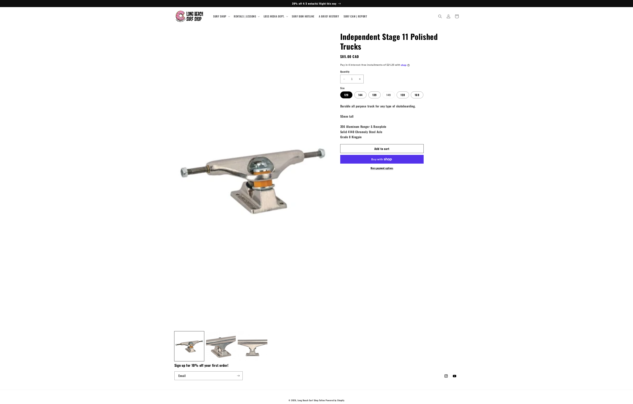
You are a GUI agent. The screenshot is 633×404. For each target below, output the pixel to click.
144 (360, 95)
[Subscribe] (238, 375)
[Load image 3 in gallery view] (253, 346)
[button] (221, 16)
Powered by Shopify (335, 400)
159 (403, 95)
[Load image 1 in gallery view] (189, 346)
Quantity (345, 71)
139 (374, 95)
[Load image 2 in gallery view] (221, 346)
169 (417, 95)
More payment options (382, 168)
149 (390, 95)
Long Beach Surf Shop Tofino (311, 400)
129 (346, 95)
